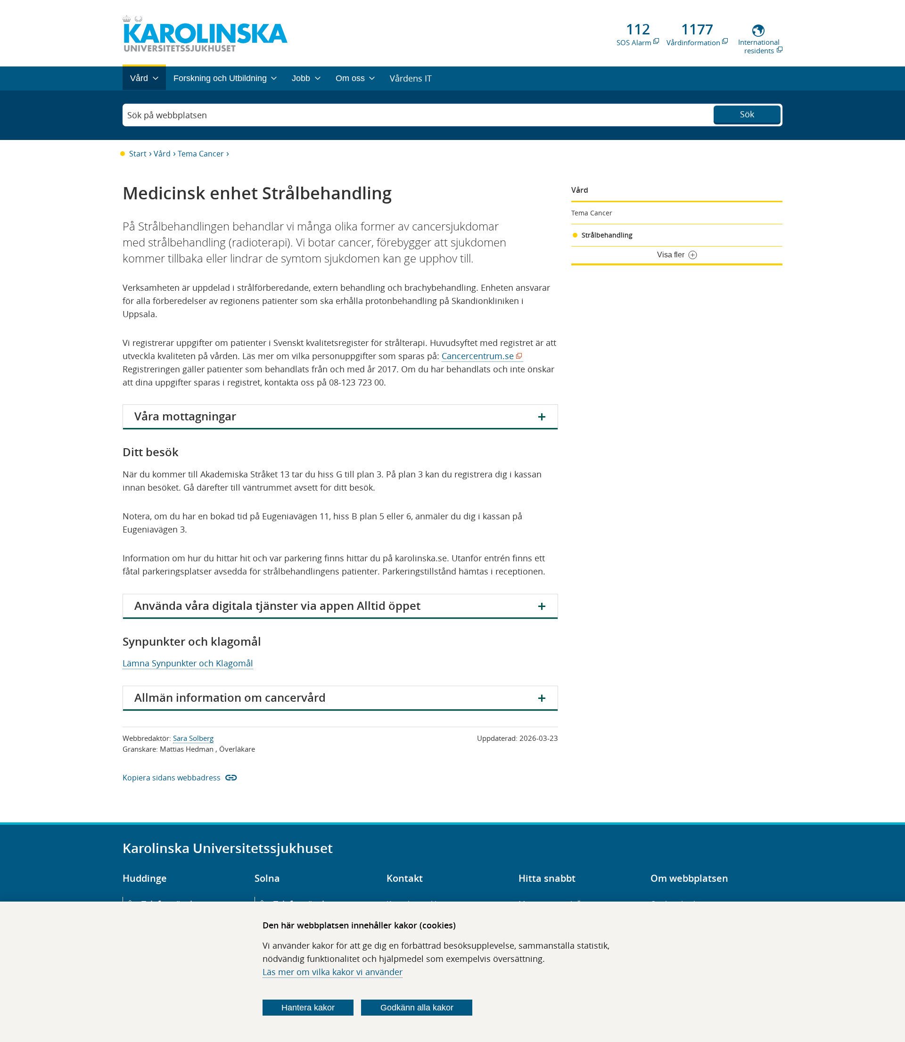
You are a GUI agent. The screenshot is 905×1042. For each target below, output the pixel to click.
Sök (747, 114)
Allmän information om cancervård (230, 697)
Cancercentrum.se (480, 356)
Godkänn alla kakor (416, 1007)
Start (138, 153)
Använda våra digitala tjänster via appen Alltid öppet (277, 605)
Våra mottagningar (185, 416)
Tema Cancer (201, 153)
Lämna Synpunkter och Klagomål (188, 663)
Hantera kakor (308, 1007)
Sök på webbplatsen (167, 115)
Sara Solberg (193, 738)
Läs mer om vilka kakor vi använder (333, 971)
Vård (162, 153)
